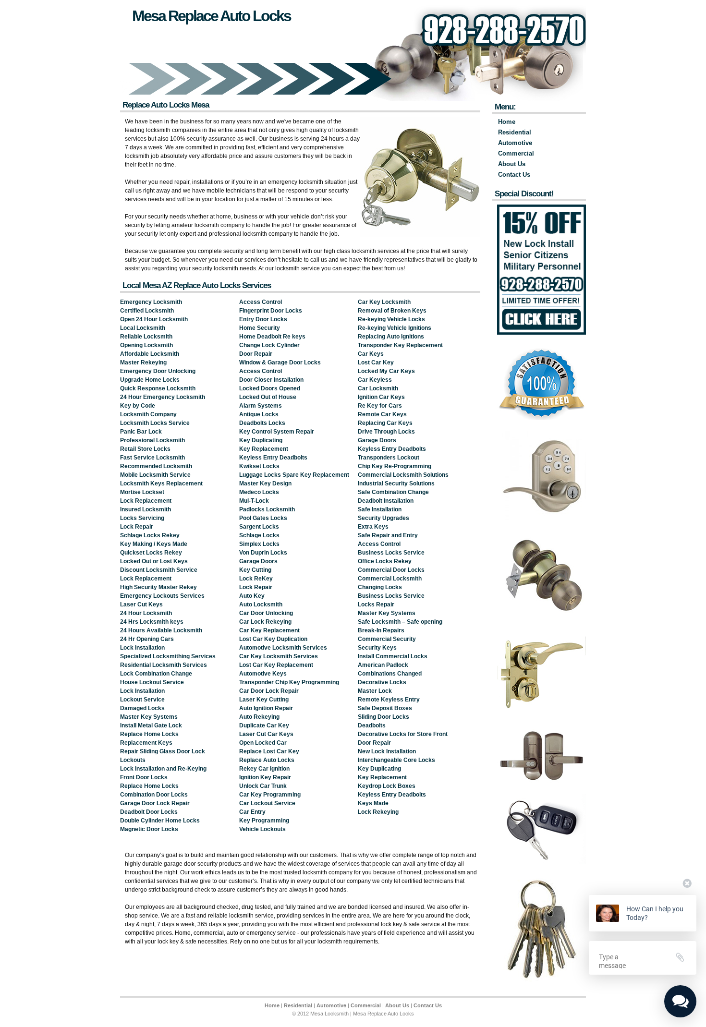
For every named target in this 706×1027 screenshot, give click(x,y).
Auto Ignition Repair (266, 708)
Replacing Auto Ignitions (391, 336)
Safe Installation (380, 509)
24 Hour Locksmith (146, 613)
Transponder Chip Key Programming (289, 682)
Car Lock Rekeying (265, 621)
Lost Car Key (376, 362)
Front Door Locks (144, 777)
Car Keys (371, 353)
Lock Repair (136, 526)
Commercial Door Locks (391, 570)
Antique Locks (259, 414)
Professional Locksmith (152, 440)
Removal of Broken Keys (392, 310)
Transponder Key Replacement (400, 345)
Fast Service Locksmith (152, 457)
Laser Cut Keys (141, 604)
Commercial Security (387, 639)
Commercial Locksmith (390, 578)
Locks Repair (376, 604)
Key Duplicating (260, 440)
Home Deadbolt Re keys (272, 336)
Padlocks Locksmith (267, 509)
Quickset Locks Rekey (151, 552)
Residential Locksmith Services (163, 665)
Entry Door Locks (263, 319)
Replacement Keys (146, 742)
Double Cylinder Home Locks (160, 820)
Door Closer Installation (271, 379)
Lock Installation (142, 647)
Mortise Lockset (142, 492)
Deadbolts (372, 725)
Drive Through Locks (386, 431)
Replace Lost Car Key (269, 751)
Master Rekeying (143, 362)
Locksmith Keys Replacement (161, 483)
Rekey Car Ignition (264, 768)
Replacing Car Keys (385, 423)
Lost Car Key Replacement (276, 665)
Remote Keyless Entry (389, 699)
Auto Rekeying (259, 716)
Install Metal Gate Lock (151, 725)
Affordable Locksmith (149, 353)
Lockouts (133, 760)
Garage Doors (258, 561)
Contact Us (514, 174)
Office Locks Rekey (385, 561)
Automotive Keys (263, 673)
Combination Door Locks (154, 794)
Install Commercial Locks (392, 656)
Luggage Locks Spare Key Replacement (294, 474)
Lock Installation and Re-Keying (163, 768)
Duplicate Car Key (264, 725)
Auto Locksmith (260, 604)
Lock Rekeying (378, 812)
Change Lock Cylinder (269, 345)
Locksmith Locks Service (155, 423)
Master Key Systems (149, 716)
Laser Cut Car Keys (266, 734)
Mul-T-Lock (254, 500)
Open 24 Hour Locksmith (154, 319)
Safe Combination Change (393, 492)
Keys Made (373, 803)
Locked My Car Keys (386, 371)
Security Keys (377, 647)
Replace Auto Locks (266, 760)
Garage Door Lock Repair (155, 803)
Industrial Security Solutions (396, 483)
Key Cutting (255, 570)
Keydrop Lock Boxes (386, 786)
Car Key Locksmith (384, 302)
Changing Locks (380, 587)
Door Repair (255, 353)
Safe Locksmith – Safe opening (400, 621)
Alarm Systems (260, 405)
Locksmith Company (148, 414)
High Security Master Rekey (158, 587)
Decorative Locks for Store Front (403, 734)
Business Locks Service (391, 552)
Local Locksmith (142, 328)
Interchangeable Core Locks (396, 760)
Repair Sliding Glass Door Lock (162, 751)
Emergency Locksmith (151, 302)
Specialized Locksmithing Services (168, 656)
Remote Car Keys (382, 414)
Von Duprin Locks (263, 552)
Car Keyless (375, 379)
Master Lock (375, 691)
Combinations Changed (390, 673)
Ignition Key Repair (265, 777)
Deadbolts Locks (262, 423)
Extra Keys (373, 526)
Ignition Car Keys (381, 397)
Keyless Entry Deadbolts (273, 457)
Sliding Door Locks (383, 716)
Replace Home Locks (149, 734)
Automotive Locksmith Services (283, 647)
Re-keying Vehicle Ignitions (394, 328)
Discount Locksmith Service (158, 570)
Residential (514, 132)
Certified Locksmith (147, 310)
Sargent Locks (259, 526)
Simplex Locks (259, 544)
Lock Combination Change (156, 673)
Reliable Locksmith (146, 336)
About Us (511, 164)
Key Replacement (263, 449)
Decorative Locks (382, 682)
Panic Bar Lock (141, 431)
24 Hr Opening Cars (147, 639)
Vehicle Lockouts (262, 829)
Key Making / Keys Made (153, 544)
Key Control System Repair (276, 431)
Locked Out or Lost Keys (154, 561)
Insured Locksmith (145, 509)
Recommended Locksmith (156, 466)
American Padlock (383, 665)
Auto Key (252, 595)
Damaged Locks (142, 708)
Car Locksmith (378, 388)
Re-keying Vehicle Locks (391, 319)
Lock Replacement (145, 500)
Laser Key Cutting (264, 699)
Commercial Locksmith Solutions (403, 474)
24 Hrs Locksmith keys (151, 621)
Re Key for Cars (380, 405)
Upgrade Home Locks (150, 379)
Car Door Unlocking (266, 613)
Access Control (260, 302)
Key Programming (264, 820)
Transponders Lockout (388, 457)
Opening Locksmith (146, 345)
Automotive (515, 142)
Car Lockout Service (267, 803)
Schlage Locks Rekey (150, 535)
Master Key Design (265, 483)
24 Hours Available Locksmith (161, 630)
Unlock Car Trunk (263, 786)
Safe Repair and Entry (388, 535)
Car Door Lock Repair (269, 691)
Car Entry (252, 812)
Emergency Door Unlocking (157, 371)
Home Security (259, 328)
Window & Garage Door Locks (280, 362)
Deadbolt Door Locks (149, 812)
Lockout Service (142, 699)
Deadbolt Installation (386, 500)
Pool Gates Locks (263, 518)
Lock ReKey (256, 578)
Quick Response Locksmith (157, 388)
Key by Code (137, 405)
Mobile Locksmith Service (155, 474)
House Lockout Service (152, 682)
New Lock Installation (387, 751)
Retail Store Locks (145, 449)
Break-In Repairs (381, 630)
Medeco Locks (259, 492)
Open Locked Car (263, 742)
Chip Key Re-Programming (394, 466)
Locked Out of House (267, 397)
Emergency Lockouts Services (162, 595)
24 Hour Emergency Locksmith (162, 397)
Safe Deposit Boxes (385, 708)
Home (506, 121)
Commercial (516, 153)
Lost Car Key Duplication (273, 639)
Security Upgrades (383, 518)
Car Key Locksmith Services (278, 656)
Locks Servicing (142, 518)
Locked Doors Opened (269, 388)
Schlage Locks (259, 535)
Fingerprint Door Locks (270, 310)
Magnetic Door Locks (149, 829)
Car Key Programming (270, 794)
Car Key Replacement (269, 630)
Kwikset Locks (259, 466)
